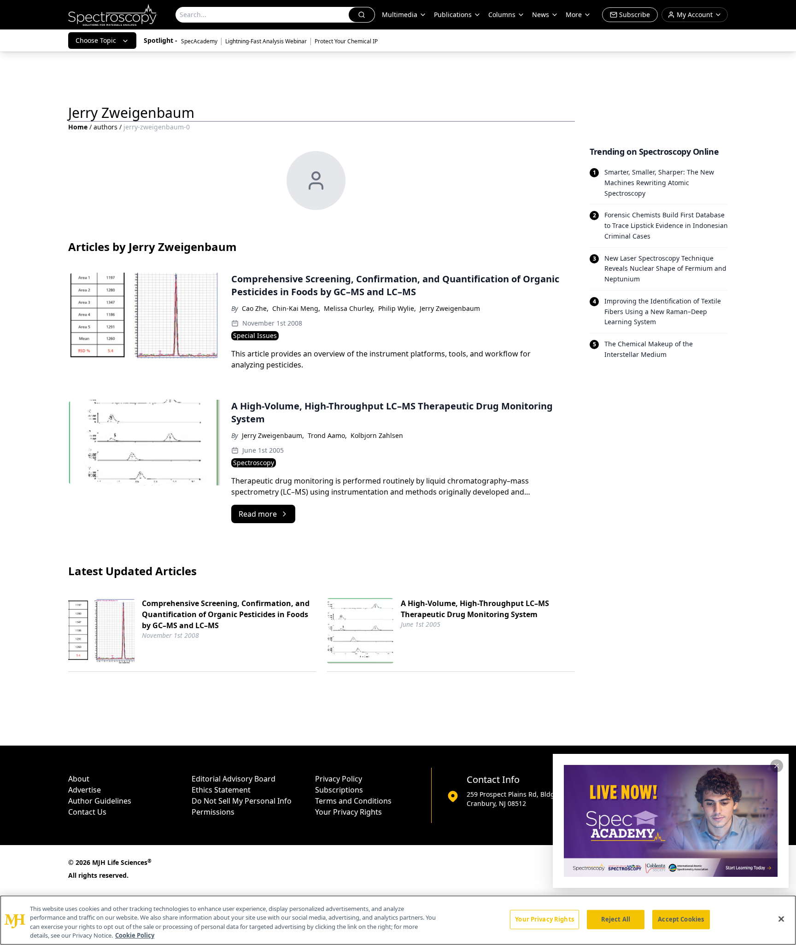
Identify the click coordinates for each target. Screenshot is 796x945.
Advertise (84, 790)
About (78, 779)
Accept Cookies (681, 919)
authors (105, 126)
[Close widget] (776, 765)
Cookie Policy (134, 935)
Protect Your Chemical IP (346, 41)
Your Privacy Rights (348, 812)
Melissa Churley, (349, 308)
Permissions (213, 812)
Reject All (615, 919)
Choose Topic (96, 40)
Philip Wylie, (397, 308)
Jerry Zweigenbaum (450, 308)
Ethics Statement (221, 790)
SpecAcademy (199, 41)
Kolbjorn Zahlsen (377, 435)
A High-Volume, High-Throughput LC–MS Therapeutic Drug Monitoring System (475, 608)
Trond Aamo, (327, 435)
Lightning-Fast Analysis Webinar (266, 41)
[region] (398, 920)
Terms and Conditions (353, 801)
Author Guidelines (99, 801)
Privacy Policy (338, 779)
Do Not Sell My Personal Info (242, 801)
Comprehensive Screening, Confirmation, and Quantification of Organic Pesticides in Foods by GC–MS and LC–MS (226, 614)
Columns (501, 14)
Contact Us (87, 812)
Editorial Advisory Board (233, 779)
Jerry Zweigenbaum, (273, 435)
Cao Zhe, (255, 308)
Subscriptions (339, 790)
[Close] (781, 919)
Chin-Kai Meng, (296, 308)
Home (78, 126)
